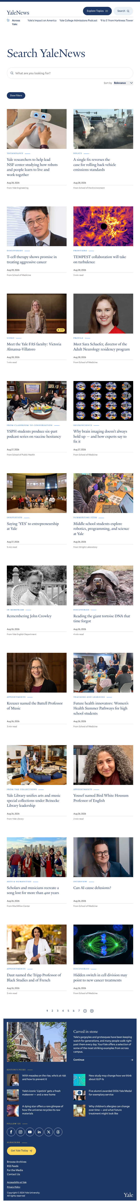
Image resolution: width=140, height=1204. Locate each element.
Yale (128, 1195)
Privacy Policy (13, 1186)
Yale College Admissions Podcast (78, 20)
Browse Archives (16, 1162)
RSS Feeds (12, 1166)
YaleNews (18, 13)
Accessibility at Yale (16, 1182)
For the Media (15, 1170)
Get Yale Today (19, 1150)
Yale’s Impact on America (42, 20)
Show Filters (16, 95)
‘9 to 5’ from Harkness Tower (116, 20)
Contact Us (13, 1174)
